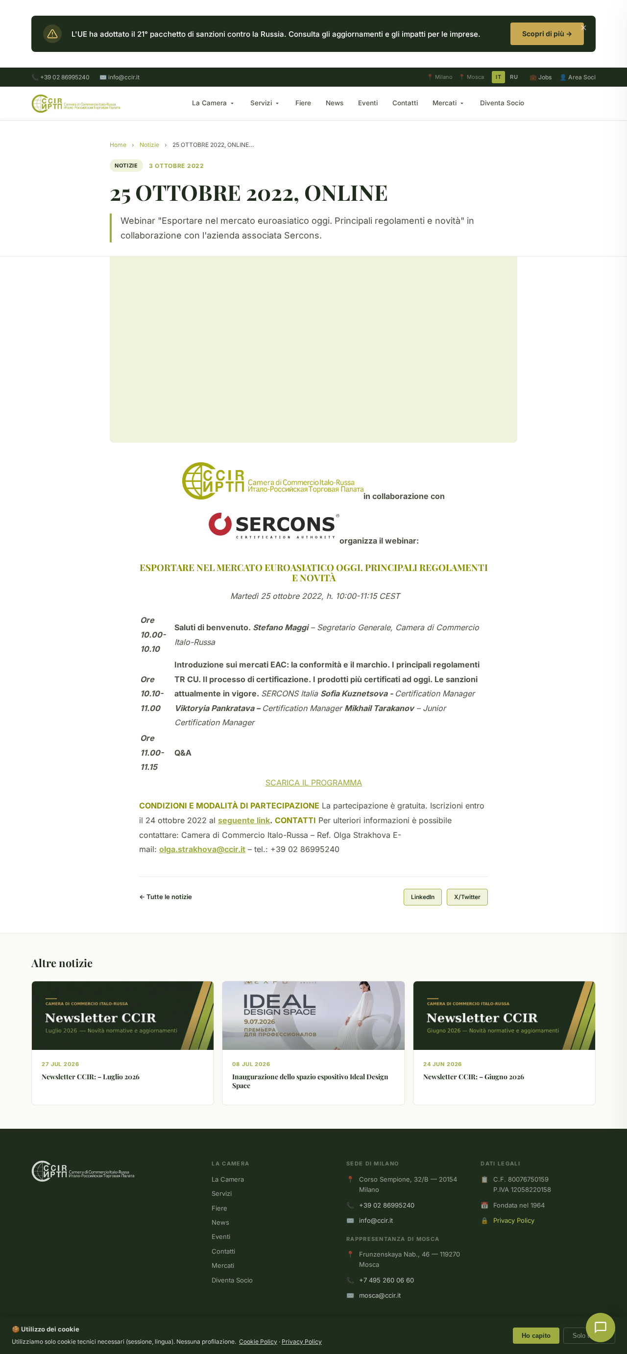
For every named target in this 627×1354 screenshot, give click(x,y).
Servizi (261, 103)
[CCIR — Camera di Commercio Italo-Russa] (75, 103)
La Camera (209, 103)
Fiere (303, 103)
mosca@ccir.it (380, 1295)
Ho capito (536, 1335)
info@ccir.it (376, 1220)
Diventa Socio (502, 103)
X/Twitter (467, 897)
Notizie (149, 144)
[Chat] (600, 1327)
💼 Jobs (541, 77)
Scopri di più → (547, 33)
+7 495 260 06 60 (386, 1280)
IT (498, 76)
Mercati (445, 103)
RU (514, 76)
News (334, 103)
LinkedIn (422, 897)
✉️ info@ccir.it (119, 77)
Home (118, 144)
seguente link (244, 820)
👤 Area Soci (577, 77)
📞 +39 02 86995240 (60, 77)
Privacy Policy (513, 1220)
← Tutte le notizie (165, 897)
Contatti (405, 103)
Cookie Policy (258, 1341)
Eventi (368, 103)
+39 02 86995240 (386, 1205)
